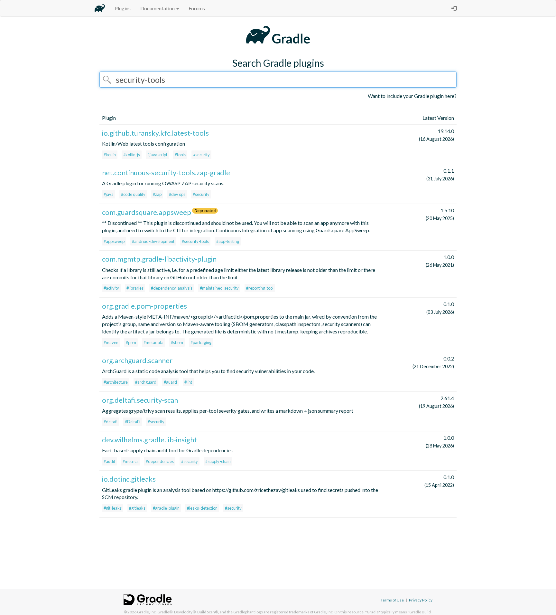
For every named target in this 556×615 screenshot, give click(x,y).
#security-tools (195, 241)
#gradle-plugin (166, 508)
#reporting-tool (259, 288)
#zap (157, 194)
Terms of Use (392, 600)
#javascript (157, 154)
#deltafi (110, 421)
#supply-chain (218, 461)
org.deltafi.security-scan (140, 400)
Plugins (123, 8)
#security (201, 154)
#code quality (133, 194)
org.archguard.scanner (137, 360)
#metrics (130, 461)
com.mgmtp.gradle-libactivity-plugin (159, 259)
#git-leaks (113, 508)
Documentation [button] (158, 8)
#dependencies (160, 461)
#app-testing (227, 241)
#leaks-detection (202, 508)
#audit (109, 461)
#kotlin (110, 154)
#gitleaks (137, 508)
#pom (131, 342)
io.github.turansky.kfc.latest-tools (155, 133)
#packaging (200, 342)
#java (109, 194)
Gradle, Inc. (147, 612)
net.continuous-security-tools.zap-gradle (166, 172)
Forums (197, 8)
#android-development (153, 241)
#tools (180, 154)
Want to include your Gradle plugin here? (412, 96)
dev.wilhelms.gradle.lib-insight (149, 439)
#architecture (116, 382)
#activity (111, 288)
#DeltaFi (132, 421)
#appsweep (114, 241)
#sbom (177, 342)
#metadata (153, 342)
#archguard (145, 382)
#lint (188, 382)
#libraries (135, 288)
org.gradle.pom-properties (144, 306)
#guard (170, 382)
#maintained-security (219, 288)
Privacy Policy (420, 600)
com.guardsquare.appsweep (146, 212)
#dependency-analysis (171, 288)
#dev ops (177, 194)
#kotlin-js (131, 154)
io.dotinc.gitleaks (129, 479)
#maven (111, 342)
